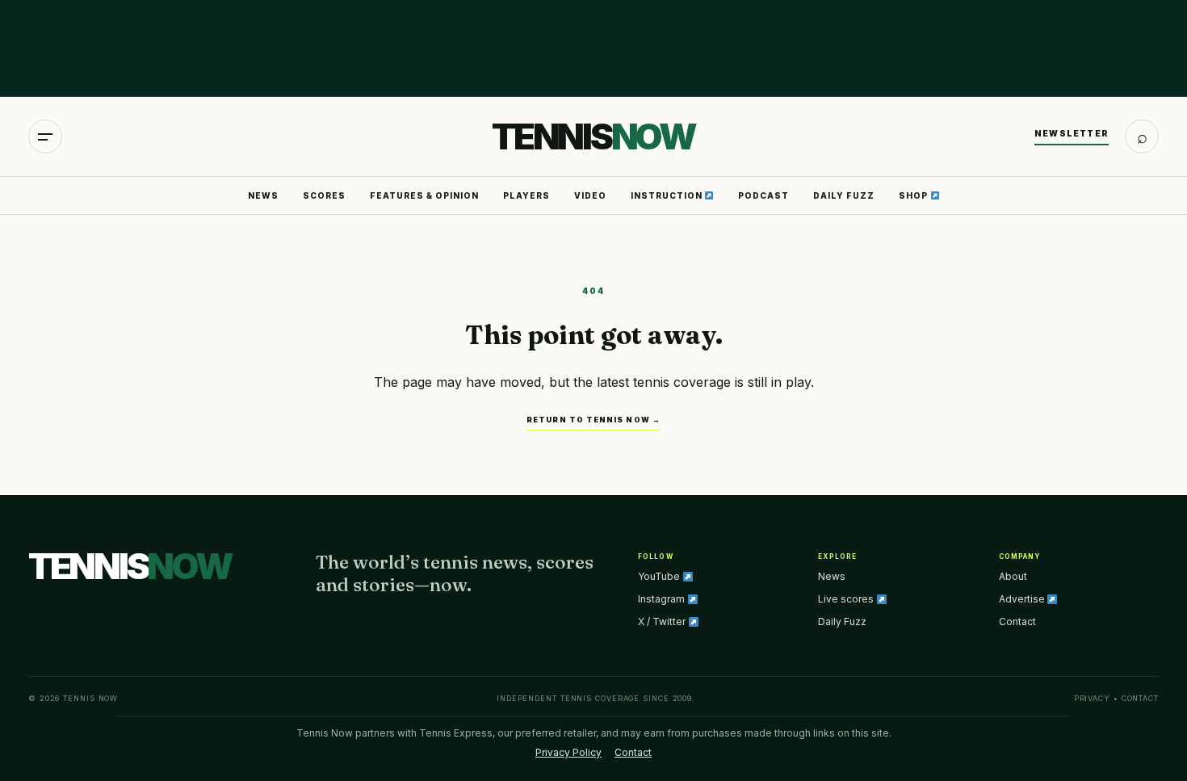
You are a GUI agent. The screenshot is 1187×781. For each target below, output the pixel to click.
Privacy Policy (568, 752)
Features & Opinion (424, 195)
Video (590, 195)
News (263, 195)
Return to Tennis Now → (593, 419)
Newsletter (1071, 133)
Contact (1017, 621)
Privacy (1092, 698)
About (1013, 576)
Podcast (763, 195)
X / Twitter (663, 621)
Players (526, 195)
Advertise (1023, 599)
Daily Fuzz (844, 195)
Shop (914, 195)
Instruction (668, 195)
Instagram (662, 599)
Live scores (847, 599)
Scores (324, 195)
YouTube (660, 576)
